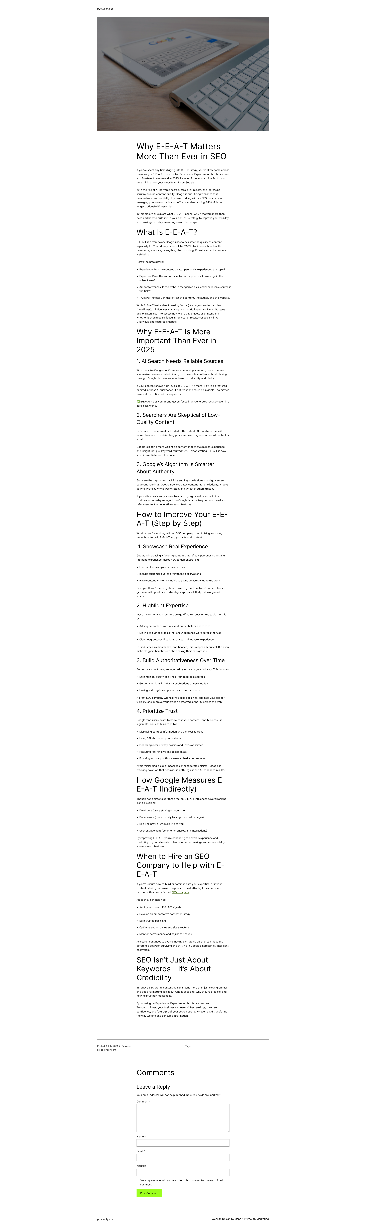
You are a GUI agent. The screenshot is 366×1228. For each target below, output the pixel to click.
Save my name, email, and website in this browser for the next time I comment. (181, 1182)
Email (141, 1151)
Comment (144, 1101)
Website (141, 1165)
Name (141, 1136)
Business (126, 1046)
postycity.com (105, 8)
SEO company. (180, 892)
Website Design (221, 1218)
